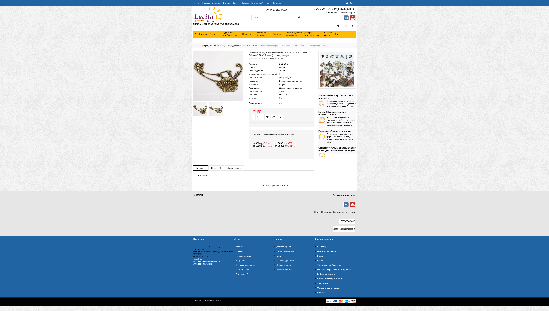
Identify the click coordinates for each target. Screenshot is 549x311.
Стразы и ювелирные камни (330, 279)
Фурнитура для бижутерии (229, 33)
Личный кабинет (243, 256)
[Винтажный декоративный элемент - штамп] (218, 76)
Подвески (247, 34)
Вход (352, 3)
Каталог (203, 34)
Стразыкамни (328, 33)
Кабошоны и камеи (326, 274)
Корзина (239, 247)
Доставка (216, 3)
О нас (196, 3)
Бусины (213, 34)
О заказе (206, 3)
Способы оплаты (284, 265)
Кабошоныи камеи (262, 33)
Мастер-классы (243, 269)
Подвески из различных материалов (334, 269)
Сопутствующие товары (328, 288)
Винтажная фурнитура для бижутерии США (231, 46)
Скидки (235, 3)
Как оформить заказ (286, 251)
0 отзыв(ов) (262, 58)
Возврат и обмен (284, 269)
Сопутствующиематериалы (294, 33)
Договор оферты (284, 247)
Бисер (338, 34)
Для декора (322, 283)
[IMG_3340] (200, 109)
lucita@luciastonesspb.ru (345, 12)
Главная (196, 46)
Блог (268, 3)
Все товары (322, 247)
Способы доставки (285, 260)
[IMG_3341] (216, 109)
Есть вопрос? (257, 3)
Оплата (226, 3)
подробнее (197, 259)
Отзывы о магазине (202, 264)
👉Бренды (275, 34)
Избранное (241, 260)
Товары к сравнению (245, 265)
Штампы (255, 46)
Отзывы (245, 3)
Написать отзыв (276, 58)
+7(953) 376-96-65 (276, 10)
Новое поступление (326, 251)
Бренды (321, 292)
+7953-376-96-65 (347, 221)
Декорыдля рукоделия (312, 33)
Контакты (277, 3)
